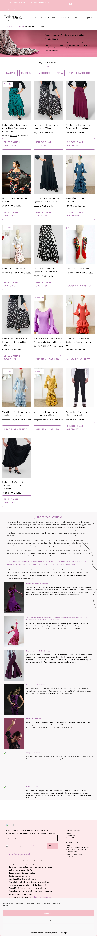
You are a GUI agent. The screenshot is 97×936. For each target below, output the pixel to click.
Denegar (48, 920)
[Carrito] (88, 17)
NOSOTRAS (62, 17)
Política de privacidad (51, 933)
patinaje (70, 838)
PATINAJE (52, 17)
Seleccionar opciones (12, 144)
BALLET (33, 17)
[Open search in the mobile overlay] (90, 18)
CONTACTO (71, 856)
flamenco (71, 835)
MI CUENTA (72, 17)
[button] (44, 73)
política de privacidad (41, 897)
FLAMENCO (42, 17)
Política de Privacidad (35, 846)
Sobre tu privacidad (21, 854)
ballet (69, 833)
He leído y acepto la (26, 846)
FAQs (68, 845)
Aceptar (48, 913)
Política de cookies (36, 933)
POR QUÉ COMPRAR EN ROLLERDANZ (76, 851)
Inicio (9, 27)
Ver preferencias (48, 927)
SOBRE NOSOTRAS (74, 854)
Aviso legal (63, 933)
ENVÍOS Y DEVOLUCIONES (77, 847)
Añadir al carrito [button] (79, 286)
